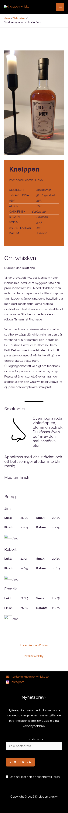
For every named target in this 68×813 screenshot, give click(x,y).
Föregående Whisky (34, 645)
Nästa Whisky (33, 656)
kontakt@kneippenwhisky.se (30, 676)
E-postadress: (34, 739)
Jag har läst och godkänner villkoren (35, 777)
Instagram (17, 682)
